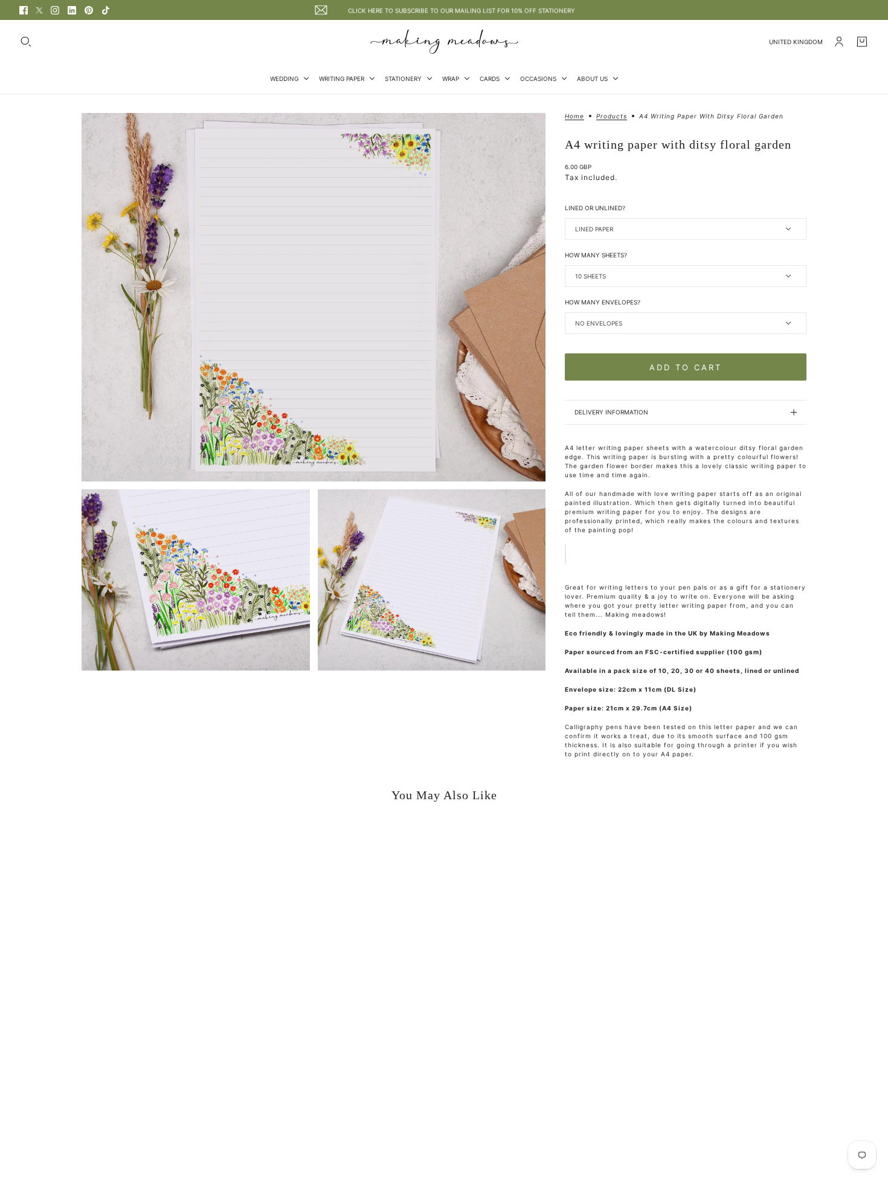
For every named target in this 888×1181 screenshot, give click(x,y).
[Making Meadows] (444, 42)
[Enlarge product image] (313, 297)
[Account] (839, 41)
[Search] (26, 41)
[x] (39, 10)
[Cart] (862, 41)
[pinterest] (88, 10)
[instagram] (55, 10)
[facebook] (23, 10)
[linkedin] (72, 10)
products (611, 116)
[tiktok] (105, 10)
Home (574, 116)
